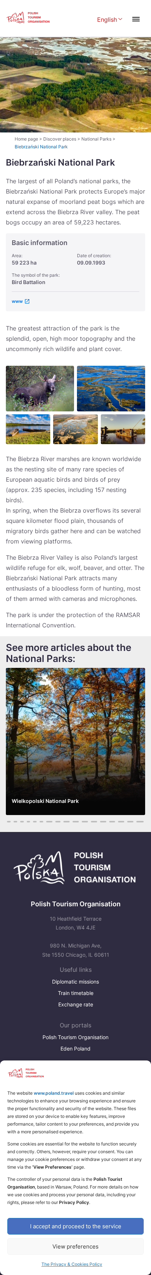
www (17, 301)
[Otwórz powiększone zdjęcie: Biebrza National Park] (75, 429)
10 (49, 821)
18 (121, 821)
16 (103, 821)
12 (66, 821)
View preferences (75, 1246)
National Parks (96, 139)
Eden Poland (75, 1048)
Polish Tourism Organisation (75, 1037)
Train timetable (75, 993)
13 (76, 821)
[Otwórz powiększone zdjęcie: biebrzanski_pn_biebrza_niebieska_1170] (111, 388)
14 (85, 821)
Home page (26, 139)
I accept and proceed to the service (75, 1226)
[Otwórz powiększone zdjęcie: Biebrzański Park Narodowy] (123, 429)
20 (140, 821)
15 (94, 821)
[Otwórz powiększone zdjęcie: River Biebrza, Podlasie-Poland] (28, 429)
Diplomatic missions (75, 981)
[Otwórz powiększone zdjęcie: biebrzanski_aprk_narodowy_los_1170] (40, 388)
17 (112, 821)
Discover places (59, 139)
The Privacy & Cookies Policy (71, 1264)
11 (57, 821)
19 (130, 821)
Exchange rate (75, 1004)
